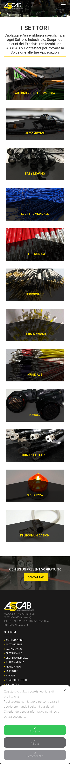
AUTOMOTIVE (13, 644)
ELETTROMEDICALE (16, 657)
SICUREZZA (11, 684)
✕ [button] (65, 690)
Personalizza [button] (34, 756)
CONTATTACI (36, 577)
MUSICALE (11, 671)
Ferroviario (35, 294)
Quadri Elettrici (35, 455)
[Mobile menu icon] (63, 6)
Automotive (35, 133)
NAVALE (9, 675)
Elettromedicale (35, 214)
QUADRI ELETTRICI (15, 680)
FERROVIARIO (12, 666)
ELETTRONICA (35, 254)
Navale (34, 415)
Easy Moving (35, 173)
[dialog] (35, 724)
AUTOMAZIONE (13, 640)
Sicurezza (35, 495)
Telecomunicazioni (35, 535)
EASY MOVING (13, 648)
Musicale (35, 374)
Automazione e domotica (35, 93)
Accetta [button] (35, 731)
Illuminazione (35, 334)
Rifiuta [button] (35, 743)
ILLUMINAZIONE (14, 662)
